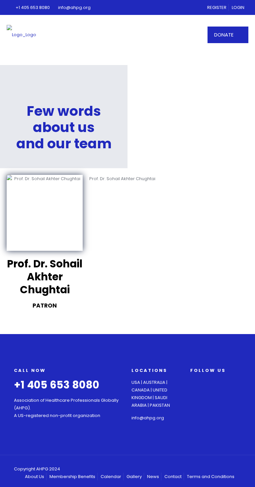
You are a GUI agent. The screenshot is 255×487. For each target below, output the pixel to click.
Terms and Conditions (210, 476)
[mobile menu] (188, 34)
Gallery (134, 476)
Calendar (111, 476)
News (153, 476)
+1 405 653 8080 (33, 7)
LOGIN (238, 7)
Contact (173, 476)
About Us (34, 476)
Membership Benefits (72, 476)
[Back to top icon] (239, 466)
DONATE (223, 34)
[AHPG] (21, 35)
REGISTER (216, 7)
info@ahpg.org (74, 7)
